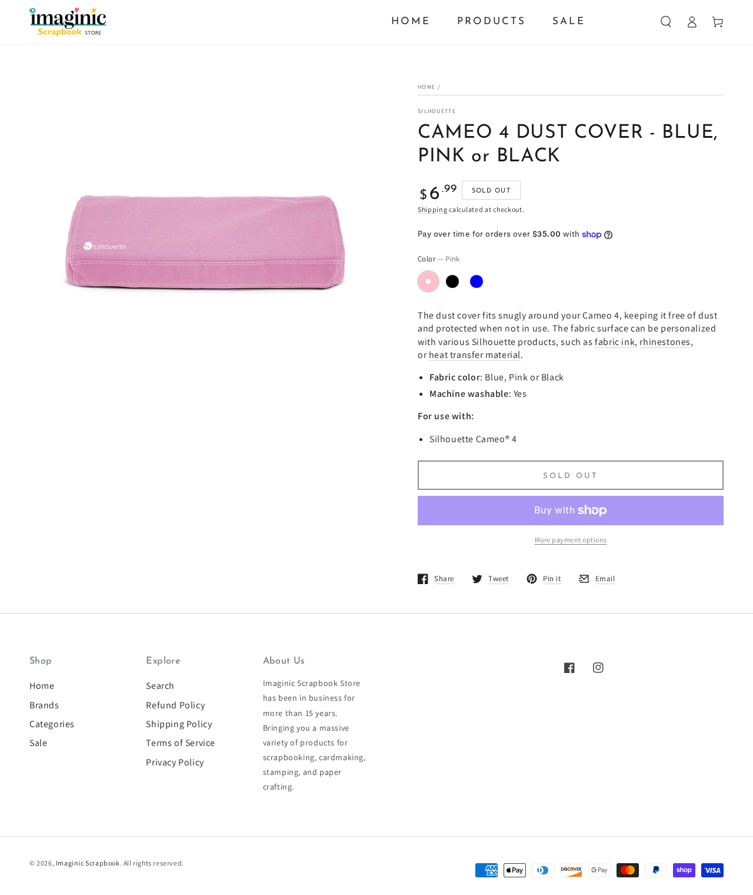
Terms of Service (180, 743)
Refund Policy (175, 705)
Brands (44, 705)
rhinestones (665, 342)
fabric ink (615, 342)
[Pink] (428, 281)
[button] (666, 22)
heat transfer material (475, 355)
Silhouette (437, 111)
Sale (38, 743)
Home (426, 87)
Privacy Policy (175, 762)
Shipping (433, 209)
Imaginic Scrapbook (88, 862)
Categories (52, 724)
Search (160, 685)
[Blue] (476, 281)
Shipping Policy (179, 724)
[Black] (452, 281)
